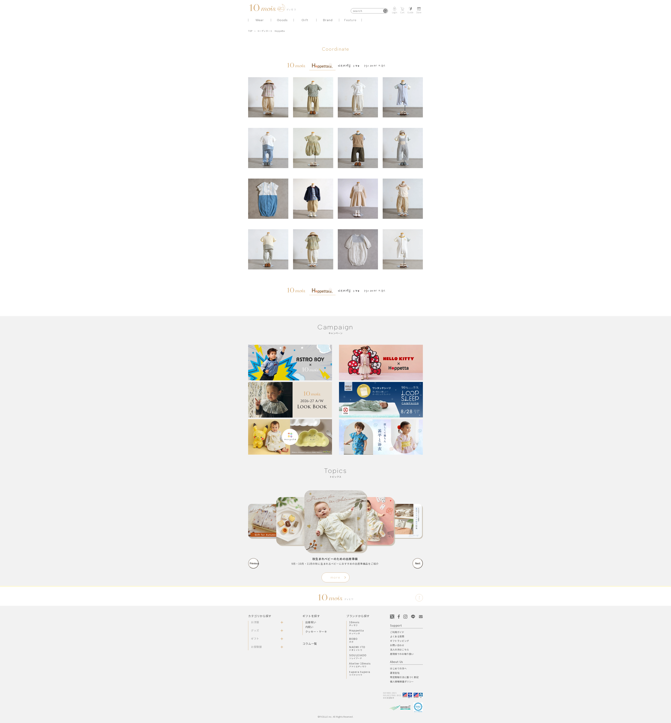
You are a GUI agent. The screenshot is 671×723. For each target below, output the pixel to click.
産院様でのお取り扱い (402, 654)
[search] (385, 11)
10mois (354, 623)
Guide (410, 12)
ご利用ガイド (397, 632)
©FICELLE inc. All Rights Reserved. (335, 716)
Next (417, 563)
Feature (350, 20)
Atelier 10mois (360, 664)
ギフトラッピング (399, 640)
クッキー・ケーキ (316, 631)
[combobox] (369, 10)
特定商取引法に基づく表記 (404, 677)
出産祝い (310, 622)
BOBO (353, 640)
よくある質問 (397, 636)
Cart (402, 12)
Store (418, 12)
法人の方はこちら (399, 649)
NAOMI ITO (357, 648)
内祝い (309, 627)
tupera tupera (359, 673)
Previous (254, 563)
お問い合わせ (397, 645)
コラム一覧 (309, 643)
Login (394, 12)
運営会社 (394, 672)
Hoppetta (356, 631)
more (335, 577)
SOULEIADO (358, 656)
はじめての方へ (398, 668)
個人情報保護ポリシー (402, 681)
